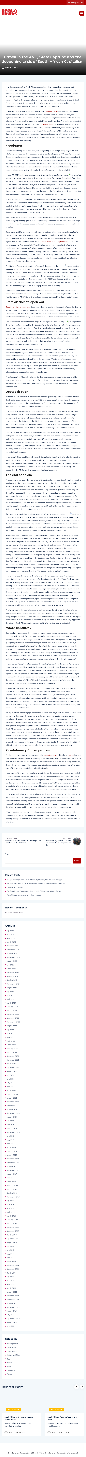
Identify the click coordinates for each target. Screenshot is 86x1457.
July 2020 (10, 1121)
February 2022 (12, 1049)
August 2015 (12, 1242)
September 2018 (13, 1132)
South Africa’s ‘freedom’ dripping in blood (62, 1418)
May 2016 (10, 1208)
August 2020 (12, 1117)
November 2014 (13, 1269)
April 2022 (11, 1041)
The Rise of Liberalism (15, 887)
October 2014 (12, 1273)
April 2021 (11, 1086)
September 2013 (13, 1307)
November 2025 (13, 950)
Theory (9, 1374)
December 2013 (13, 1296)
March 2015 (11, 1261)
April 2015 (11, 1258)
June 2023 (10, 995)
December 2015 (13, 1227)
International (11, 1351)
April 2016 (11, 1212)
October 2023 (12, 980)
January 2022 (12, 1052)
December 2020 (13, 1102)
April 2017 (11, 1178)
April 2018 (11, 1143)
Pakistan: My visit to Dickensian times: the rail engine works (58, 842)
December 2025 (13, 946)
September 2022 (13, 1022)
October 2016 (12, 1193)
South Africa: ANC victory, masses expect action (18, 1418)
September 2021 (13, 1067)
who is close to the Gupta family (54, 242)
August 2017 (12, 1174)
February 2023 (12, 1007)
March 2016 (11, 1216)
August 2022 (12, 1026)
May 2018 (10, 1140)
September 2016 (13, 1197)
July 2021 (10, 1075)
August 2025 (12, 961)
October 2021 (12, 1064)
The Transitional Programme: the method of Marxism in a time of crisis (34, 891)
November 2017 (13, 1163)
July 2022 (10, 1029)
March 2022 (11, 1045)
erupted (71, 755)
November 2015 (13, 1231)
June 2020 (10, 1125)
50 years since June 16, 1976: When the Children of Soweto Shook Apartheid (36, 883)
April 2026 (11, 938)
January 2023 (12, 1010)
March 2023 (11, 1003)
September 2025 (13, 957)
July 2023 (10, 991)
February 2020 (12, 1128)
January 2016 (12, 1223)
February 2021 (12, 1094)
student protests (50, 755)
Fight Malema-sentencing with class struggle (24, 895)
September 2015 (13, 1239)
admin (11, 1432)
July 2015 (10, 1246)
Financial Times (51, 111)
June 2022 (10, 1033)
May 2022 (10, 1037)
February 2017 (12, 1185)
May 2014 (10, 1280)
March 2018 (11, 1147)
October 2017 (12, 1166)
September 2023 (13, 984)
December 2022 (13, 1014)
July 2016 (10, 1201)
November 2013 (13, 1299)
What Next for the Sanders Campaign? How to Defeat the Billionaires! (23, 841)
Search (8, 854)
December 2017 (13, 1159)
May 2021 (10, 1083)
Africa (9, 1367)
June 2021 (10, 1079)
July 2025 (10, 965)
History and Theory (14, 1355)
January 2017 (12, 1189)
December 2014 (13, 1265)
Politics (9, 1363)
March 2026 (11, 942)
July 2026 (10, 931)
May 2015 (10, 1254)
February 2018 (12, 1151)
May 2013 (10, 1315)
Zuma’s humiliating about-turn (18, 307)
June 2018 (10, 1136)
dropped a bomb (47, 124)
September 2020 (13, 1113)
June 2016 (10, 1204)
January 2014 (12, 1292)
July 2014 (10, 1277)
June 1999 (10, 1326)
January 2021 (12, 1098)
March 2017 (11, 1182)
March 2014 (11, 1288)
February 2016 (12, 1220)
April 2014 (11, 1284)
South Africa (11, 1347)
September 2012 (13, 1318)
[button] (81, 13)
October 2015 (12, 1235)
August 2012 (12, 1322)
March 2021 (11, 1090)
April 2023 (11, 999)
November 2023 (13, 976)
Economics (11, 1370)
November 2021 (13, 1060)
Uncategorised (12, 1344)
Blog (8, 1359)
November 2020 (13, 1106)
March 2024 (11, 969)
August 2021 (12, 1071)
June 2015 (10, 1250)
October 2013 (12, 1303)
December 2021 (13, 1056)
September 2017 (13, 1170)
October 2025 (12, 953)
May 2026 (10, 934)
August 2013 (12, 1311)
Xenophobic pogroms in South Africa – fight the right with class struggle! (34, 880)
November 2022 (13, 1018)
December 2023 (13, 972)
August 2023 (12, 988)
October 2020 (12, 1109)
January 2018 (12, 1155)
